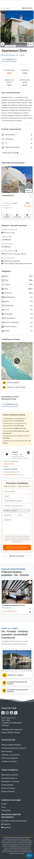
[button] (17, 361)
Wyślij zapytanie (18, 547)
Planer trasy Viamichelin (9, 758)
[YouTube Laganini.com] (11, 713)
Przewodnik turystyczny (9, 778)
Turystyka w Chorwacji (9, 761)
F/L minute (27, 217)
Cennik (7, 217)
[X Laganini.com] (15, 713)
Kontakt (4, 804)
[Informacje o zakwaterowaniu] (29, 608)
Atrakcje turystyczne (15, 387)
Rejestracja (7, 827)
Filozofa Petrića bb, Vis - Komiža (13, 55)
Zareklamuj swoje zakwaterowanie (15, 821)
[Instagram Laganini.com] (7, 713)
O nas (3, 807)
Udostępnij (28, 8)
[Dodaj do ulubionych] (30, 582)
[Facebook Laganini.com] (3, 713)
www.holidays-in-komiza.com (13, 474)
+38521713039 (8, 464)
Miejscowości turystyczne (9, 775)
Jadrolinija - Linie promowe (10, 755)
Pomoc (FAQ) (5, 810)
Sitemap (17, 732)
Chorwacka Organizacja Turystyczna (13, 748)
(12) (29, 190)
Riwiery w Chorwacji (8, 788)
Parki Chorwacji (6, 751)
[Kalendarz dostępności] (29, 611)
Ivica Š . (7, 43)
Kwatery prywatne (7, 785)
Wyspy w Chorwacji (8, 791)
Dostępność (17, 217)
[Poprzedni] (5, 592)
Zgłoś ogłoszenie (17, 556)
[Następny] (29, 592)
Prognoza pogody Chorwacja (11, 745)
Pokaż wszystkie (10, 153)
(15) (30, 44)
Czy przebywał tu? (9, 60)
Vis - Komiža (5, 8)
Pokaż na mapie (12, 382)
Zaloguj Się (6, 824)
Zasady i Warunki (7, 732)
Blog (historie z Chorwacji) (10, 781)
